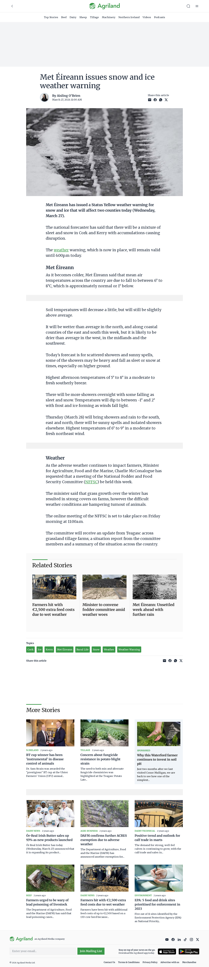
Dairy (73, 17)
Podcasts (159, 17)
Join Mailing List (91, 951)
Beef (64, 17)
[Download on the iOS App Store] (167, 951)
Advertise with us (169, 962)
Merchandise (189, 962)
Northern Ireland (129, 17)
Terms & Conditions (129, 962)
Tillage (94, 17)
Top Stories (51, 17)
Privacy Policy (150, 962)
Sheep (83, 17)
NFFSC (91, 482)
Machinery (108, 17)
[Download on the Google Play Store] (189, 951)
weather (61, 250)
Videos (147, 17)
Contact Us (109, 962)
